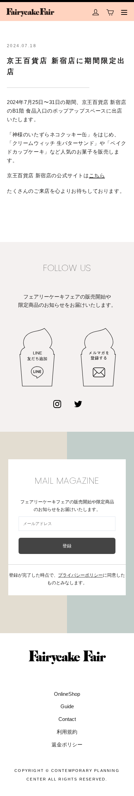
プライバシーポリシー (80, 575)
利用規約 (67, 732)
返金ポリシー (67, 744)
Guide (67, 706)
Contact (67, 719)
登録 (67, 545)
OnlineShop (67, 694)
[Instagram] (57, 404)
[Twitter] (78, 404)
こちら (97, 175)
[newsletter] (98, 357)
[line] (37, 357)
